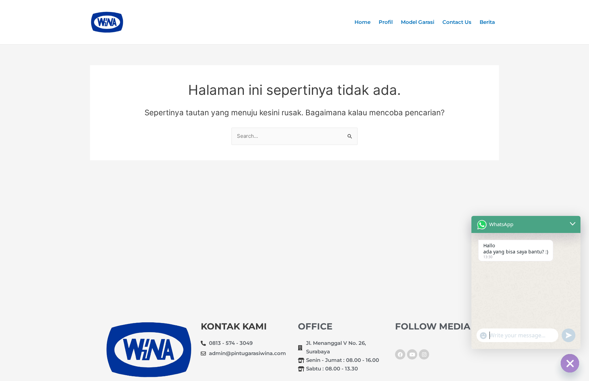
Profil (386, 22)
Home (362, 22)
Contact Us (456, 22)
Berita (487, 22)
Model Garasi (417, 22)
